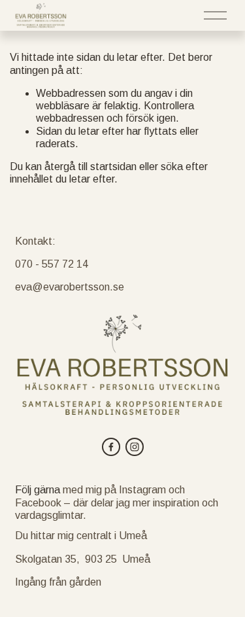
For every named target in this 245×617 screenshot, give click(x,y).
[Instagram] (134, 447)
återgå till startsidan (90, 166)
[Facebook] (111, 447)
